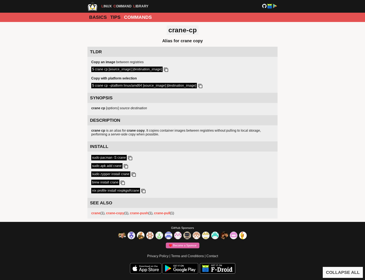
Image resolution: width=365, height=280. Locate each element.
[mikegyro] (122, 236)
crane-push (139, 213)
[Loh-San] (206, 236)
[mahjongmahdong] (178, 236)
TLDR (96, 51)
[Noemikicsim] (224, 236)
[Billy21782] (233, 236)
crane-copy (115, 213)
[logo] (92, 6)
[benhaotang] (168, 236)
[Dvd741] (159, 236)
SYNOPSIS (101, 97)
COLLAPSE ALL (343, 272)
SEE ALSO (101, 202)
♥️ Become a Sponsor (182, 245)
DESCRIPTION (105, 120)
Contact (212, 256)
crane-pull (162, 213)
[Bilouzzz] (150, 236)
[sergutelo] (243, 236)
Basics (98, 17)
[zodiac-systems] (131, 236)
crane (95, 213)
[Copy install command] (130, 158)
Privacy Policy (158, 256)
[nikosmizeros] (140, 236)
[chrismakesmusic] (196, 236)
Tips (115, 17)
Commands (138, 17)
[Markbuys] (215, 236)
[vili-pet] (187, 236)
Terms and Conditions (187, 256)
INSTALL (99, 146)
